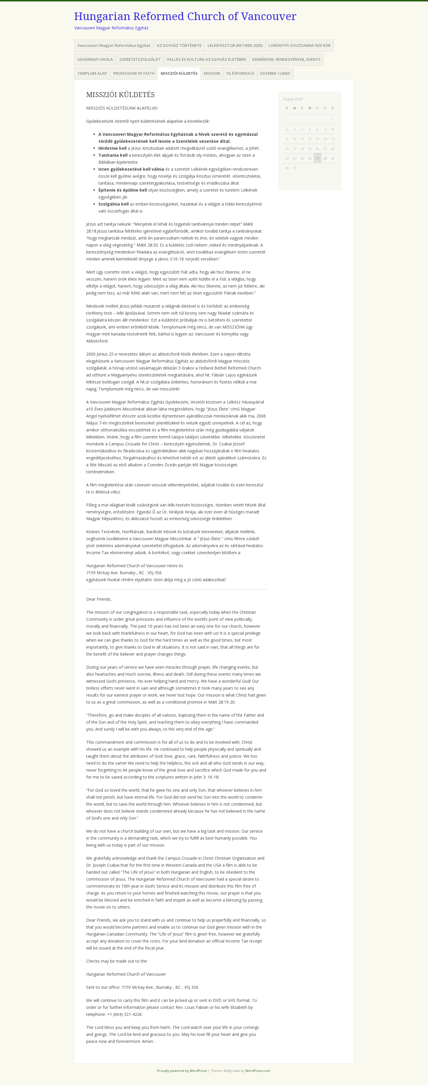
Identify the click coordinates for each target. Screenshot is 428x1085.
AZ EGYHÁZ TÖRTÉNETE (179, 45)
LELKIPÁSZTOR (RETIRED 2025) (235, 45)
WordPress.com (257, 1070)
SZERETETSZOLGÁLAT (140, 59)
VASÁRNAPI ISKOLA (95, 59)
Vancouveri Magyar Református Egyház (114, 45)
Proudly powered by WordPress (182, 1070)
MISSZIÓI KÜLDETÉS (179, 73)
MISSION (212, 73)
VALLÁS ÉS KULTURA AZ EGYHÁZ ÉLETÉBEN (206, 59)
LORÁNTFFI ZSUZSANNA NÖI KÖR (299, 45)
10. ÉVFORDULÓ (240, 73)
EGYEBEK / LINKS (275, 73)
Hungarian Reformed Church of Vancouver (185, 16)
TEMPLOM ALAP (92, 73)
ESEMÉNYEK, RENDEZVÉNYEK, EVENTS (286, 59)
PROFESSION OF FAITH (134, 73)
